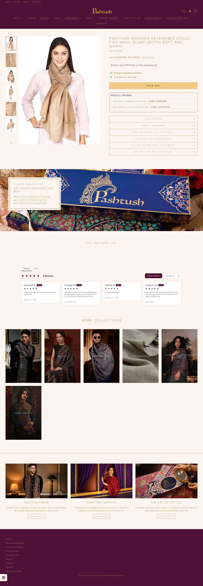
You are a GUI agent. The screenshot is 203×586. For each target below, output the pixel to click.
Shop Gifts (166, 516)
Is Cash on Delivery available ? (153, 145)
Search (101, 23)
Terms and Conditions (15, 547)
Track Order (109, 18)
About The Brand (153, 125)
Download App (177, 18)
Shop (18, 18)
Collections (36, 2)
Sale (57, 18)
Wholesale (153, 18)
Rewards (72, 18)
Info (89, 18)
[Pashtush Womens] (102, 481)
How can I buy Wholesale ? (153, 139)
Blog (44, 18)
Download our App (14, 571)
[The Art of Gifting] (166, 481)
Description (153, 119)
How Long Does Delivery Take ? (153, 132)
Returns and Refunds (14, 543)
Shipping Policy (12, 555)
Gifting (26, 2)
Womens (16, 2)
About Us (9, 559)
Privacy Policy (12, 551)
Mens (8, 2)
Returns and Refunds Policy (153, 152)
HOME (32, 18)
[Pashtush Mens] (37, 481)
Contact (9, 563)
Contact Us (132, 18)
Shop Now (36, 516)
